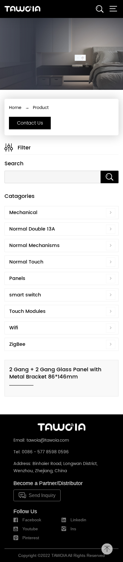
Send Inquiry (42, 495)
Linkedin (78, 519)
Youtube (30, 528)
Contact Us (30, 123)
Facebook (31, 519)
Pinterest (30, 537)
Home (15, 107)
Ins (73, 528)
